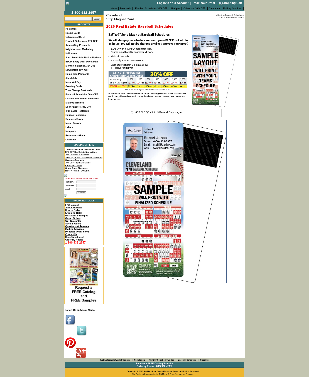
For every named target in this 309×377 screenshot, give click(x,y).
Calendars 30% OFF (194, 8)
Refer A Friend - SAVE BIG (77, 171)
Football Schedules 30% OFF (151, 8)
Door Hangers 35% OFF (78, 106)
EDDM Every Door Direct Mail (81, 61)
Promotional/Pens (75, 135)
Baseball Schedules (187, 360)
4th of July (71, 78)
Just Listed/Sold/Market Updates (83, 57)
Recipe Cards (72, 33)
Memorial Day (73, 82)
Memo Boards (73, 123)
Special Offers (73, 223)
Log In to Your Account (172, 2)
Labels (69, 127)
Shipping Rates (73, 213)
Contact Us (71, 234)
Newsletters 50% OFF (77, 70)
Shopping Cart (232, 2)
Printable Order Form (77, 231)
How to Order (72, 210)
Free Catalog (72, 205)
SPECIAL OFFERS (84, 145)
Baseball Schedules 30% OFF (81, 94)
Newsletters (140, 360)
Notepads (70, 131)
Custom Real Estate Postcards (82, 98)
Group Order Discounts (76, 168)
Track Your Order (203, 2)
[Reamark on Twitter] (82, 336)
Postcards (125, 8)
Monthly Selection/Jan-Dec (80, 65)
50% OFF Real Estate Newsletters (81, 152)
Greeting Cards (73, 86)
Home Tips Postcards (77, 74)
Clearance (214, 8)
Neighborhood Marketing (79, 49)
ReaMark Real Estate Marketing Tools (161, 371)
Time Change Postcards (78, 90)
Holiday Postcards (75, 115)
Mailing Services (232, 8)
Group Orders (72, 218)
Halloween (71, 53)
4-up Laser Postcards (77, 111)
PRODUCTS (83, 24)
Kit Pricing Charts (73, 165)
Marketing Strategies (76, 215)
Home (114, 8)
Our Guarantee (73, 221)
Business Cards (74, 119)
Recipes (175, 8)
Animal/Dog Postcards (77, 45)
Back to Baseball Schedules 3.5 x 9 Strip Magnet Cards (230, 16)
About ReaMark (73, 207)
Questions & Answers (77, 226)
